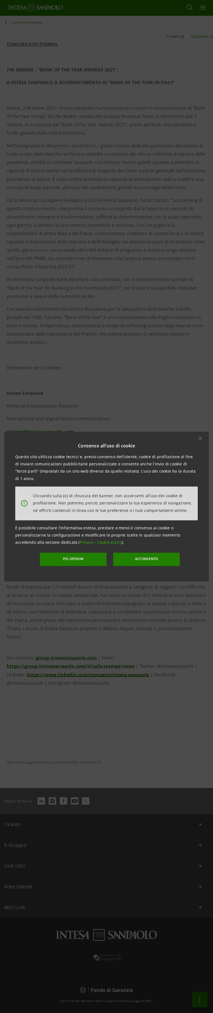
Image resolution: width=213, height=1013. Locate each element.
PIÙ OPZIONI (73, 559)
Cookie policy (109, 542)
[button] (200, 438)
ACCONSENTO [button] (146, 559)
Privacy (87, 542)
